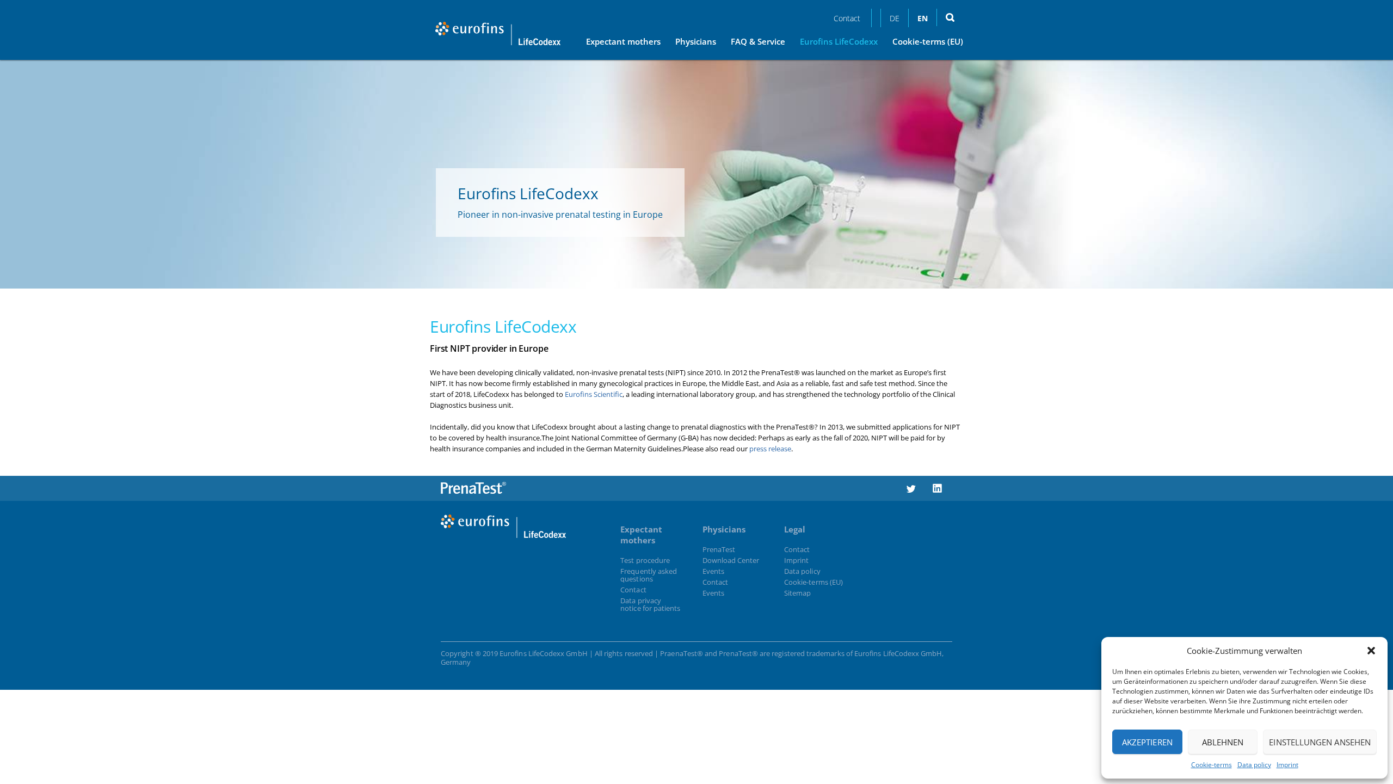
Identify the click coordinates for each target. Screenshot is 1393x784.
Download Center (731, 560)
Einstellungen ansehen (1320, 742)
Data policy (1254, 764)
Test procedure (645, 560)
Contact (847, 18)
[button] (1371, 650)
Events (713, 571)
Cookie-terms (1211, 764)
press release (769, 449)
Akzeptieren (1147, 742)
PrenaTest (719, 549)
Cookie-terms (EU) (813, 582)
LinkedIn (937, 483)
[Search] (949, 17)
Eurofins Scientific (593, 394)
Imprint (1287, 764)
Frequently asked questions (648, 575)
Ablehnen (1223, 742)
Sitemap (797, 593)
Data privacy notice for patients (650, 604)
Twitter (911, 483)
